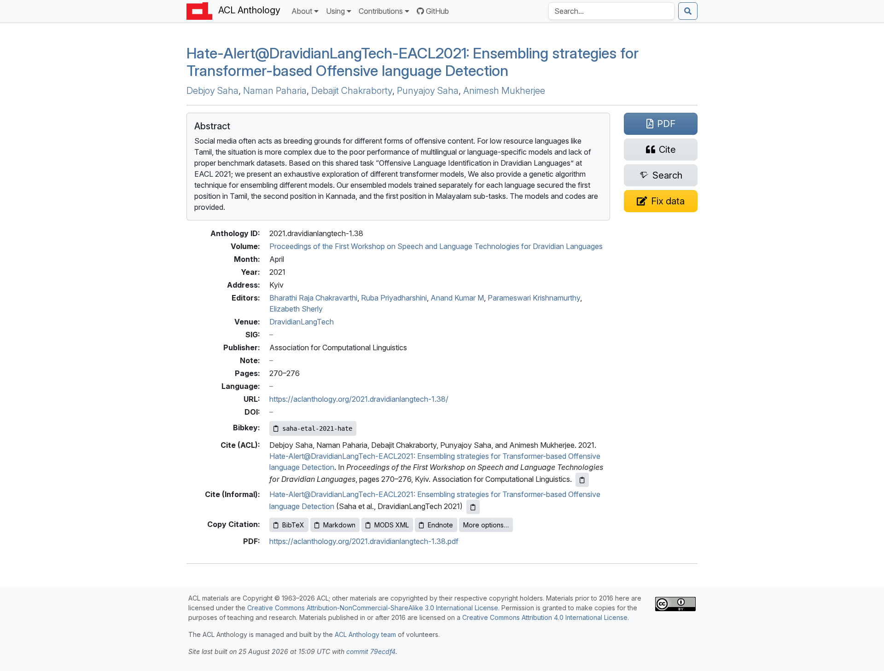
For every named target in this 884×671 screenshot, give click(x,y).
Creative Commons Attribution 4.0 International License (545, 617)
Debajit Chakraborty (351, 90)
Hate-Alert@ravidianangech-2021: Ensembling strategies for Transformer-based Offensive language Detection (412, 62)
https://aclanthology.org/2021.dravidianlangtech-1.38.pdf (364, 541)
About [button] (301, 11)
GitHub (437, 11)
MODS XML (391, 525)
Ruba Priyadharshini (394, 297)
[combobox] (611, 11)
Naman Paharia (275, 90)
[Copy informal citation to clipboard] (473, 507)
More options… (486, 525)
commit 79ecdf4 (370, 651)
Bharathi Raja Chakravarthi (313, 297)
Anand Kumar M (457, 297)
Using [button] (335, 11)
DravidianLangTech (301, 321)
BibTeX (293, 525)
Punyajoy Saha (428, 90)
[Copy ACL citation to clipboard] (582, 480)
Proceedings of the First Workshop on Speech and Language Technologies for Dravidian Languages (436, 246)
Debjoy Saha (212, 90)
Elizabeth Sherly (296, 308)
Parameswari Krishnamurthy (534, 297)
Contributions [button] (381, 11)
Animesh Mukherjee (504, 90)
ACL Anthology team (365, 634)
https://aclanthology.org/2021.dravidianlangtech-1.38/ (358, 399)
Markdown (339, 525)
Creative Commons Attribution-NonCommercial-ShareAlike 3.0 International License (372, 608)
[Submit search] (688, 11)
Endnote (440, 525)
